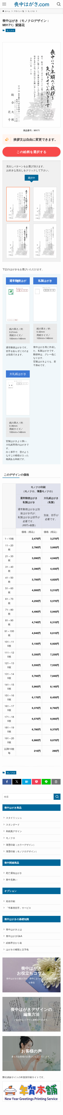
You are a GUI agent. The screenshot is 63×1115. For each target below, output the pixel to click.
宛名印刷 (10, 901)
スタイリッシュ (14, 817)
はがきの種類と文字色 (17, 949)
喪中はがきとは (14, 929)
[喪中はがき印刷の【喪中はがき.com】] (31, 4)
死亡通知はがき (14, 873)
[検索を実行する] (57, 797)
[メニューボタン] (4, 4)
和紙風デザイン (14, 831)
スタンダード (13, 824)
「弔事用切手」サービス (18, 907)
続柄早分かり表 (14, 942)
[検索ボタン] (59, 4)
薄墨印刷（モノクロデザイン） (22, 851)
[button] (7, 782)
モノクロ (10, 30)
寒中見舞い (11, 879)
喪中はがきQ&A (14, 936)
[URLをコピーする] (56, 782)
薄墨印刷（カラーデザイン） (21, 844)
